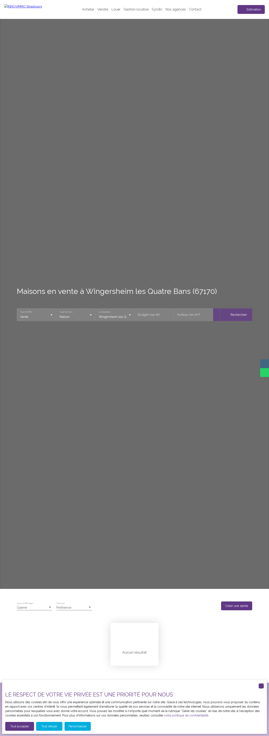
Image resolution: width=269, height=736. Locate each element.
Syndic (157, 9)
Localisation (104, 312)
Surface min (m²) (188, 314)
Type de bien (65, 312)
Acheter (88, 9)
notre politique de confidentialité (186, 715)
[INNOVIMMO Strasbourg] (31, 9)
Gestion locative (136, 9)
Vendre (102, 9)
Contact (195, 9)
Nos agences (175, 9)
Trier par (60, 603)
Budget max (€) (149, 314)
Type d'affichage (25, 603)
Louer (115, 9)
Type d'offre (26, 312)
